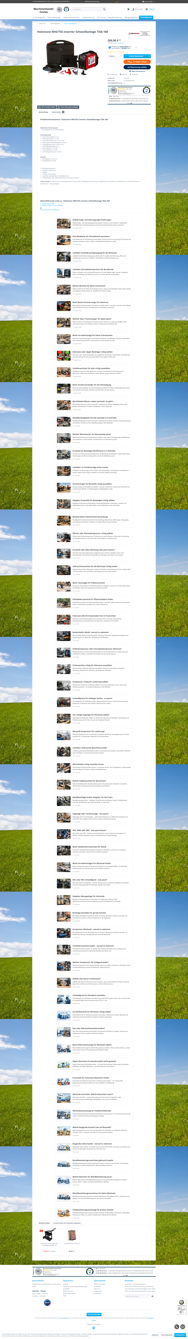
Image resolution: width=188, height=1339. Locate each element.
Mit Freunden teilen (48, 107)
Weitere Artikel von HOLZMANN (52, 205)
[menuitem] (89, 9)
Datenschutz (98, 1291)
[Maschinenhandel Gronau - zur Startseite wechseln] (48, 11)
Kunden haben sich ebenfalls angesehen (67, 1223)
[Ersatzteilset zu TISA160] (71, 1235)
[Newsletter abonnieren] (152, 1296)
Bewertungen (58, 112)
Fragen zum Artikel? (48, 203)
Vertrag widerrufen (94, 1314)
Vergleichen (113, 74)
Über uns (97, 1289)
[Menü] (185, 1300)
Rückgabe (66, 1289)
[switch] (181, 1312)
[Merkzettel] (128, 9)
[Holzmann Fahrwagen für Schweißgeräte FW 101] (49, 1235)
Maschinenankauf (100, 1284)
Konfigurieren (180, 1335)
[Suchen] (104, 9)
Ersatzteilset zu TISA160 (72, 1243)
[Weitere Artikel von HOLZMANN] (139, 33)
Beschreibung (43, 112)
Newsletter (97, 1286)
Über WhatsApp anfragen (69, 107)
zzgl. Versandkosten (119, 43)
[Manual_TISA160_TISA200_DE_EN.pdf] (94, 209)
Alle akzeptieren (166, 1335)
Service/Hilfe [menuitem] (148, 2)
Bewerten (135, 74)
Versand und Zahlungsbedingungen (75, 1286)
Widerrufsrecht (68, 1291)
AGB (64, 1296)
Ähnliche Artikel (44, 1223)
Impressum (97, 1293)
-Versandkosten (64, 1318)
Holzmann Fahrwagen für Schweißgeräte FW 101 (49, 1244)
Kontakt (65, 1284)
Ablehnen (155, 1335)
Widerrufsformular (69, 1293)
